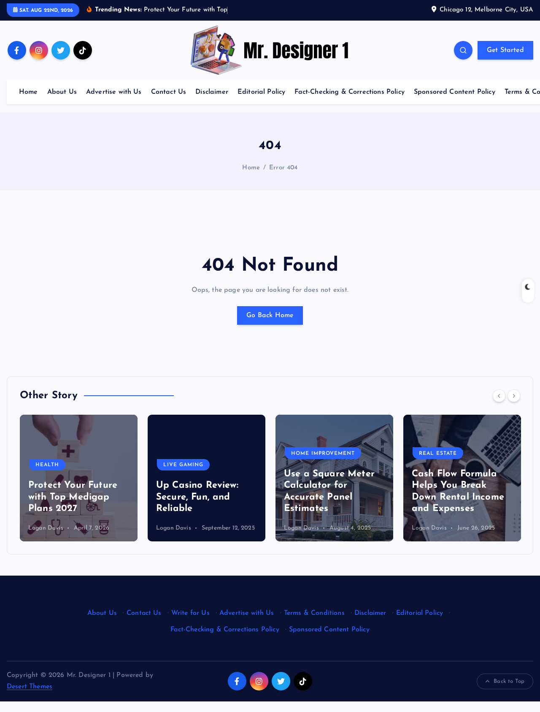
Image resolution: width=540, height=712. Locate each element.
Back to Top (509, 681)
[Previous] (499, 395)
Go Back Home (270, 315)
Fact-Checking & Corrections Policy (349, 92)
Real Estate (438, 453)
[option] (79, 478)
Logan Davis (45, 528)
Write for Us (190, 613)
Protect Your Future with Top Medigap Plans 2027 (72, 497)
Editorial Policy (262, 92)
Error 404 (283, 168)
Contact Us (168, 92)
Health (47, 464)
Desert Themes (29, 686)
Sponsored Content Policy (454, 92)
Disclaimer (211, 92)
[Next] (514, 395)
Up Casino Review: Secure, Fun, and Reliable (197, 497)
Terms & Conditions (314, 613)
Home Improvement (323, 453)
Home (28, 92)
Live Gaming (183, 464)
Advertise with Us (114, 92)
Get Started (505, 50)
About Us (62, 92)
